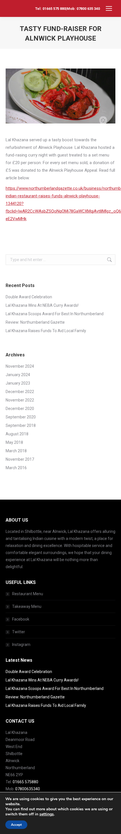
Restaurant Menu (27, 594)
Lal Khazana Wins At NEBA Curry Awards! (42, 305)
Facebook (20, 619)
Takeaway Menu (26, 606)
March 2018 (16, 451)
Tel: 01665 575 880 (50, 8)
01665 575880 (25, 782)
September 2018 (21, 425)
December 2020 (20, 408)
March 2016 (16, 467)
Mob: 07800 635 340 (83, 8)
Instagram (21, 644)
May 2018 (14, 442)
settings (46, 814)
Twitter (18, 632)
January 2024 (18, 374)
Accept (16, 824)
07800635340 (27, 789)
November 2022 (20, 400)
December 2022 (20, 391)
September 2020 (21, 417)
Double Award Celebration (29, 297)
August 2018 (17, 434)
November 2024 (20, 366)
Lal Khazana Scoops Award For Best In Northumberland (55, 314)
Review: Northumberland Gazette (35, 322)
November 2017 (20, 459)
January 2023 (18, 383)
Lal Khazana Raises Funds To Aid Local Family (46, 330)
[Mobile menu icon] (109, 8)
